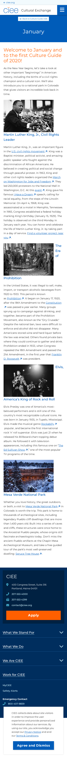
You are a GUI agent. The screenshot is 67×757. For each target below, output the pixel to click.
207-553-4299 (19, 599)
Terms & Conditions (27, 735)
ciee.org (10, 2)
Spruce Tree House (27, 553)
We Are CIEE (13, 661)
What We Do (13, 647)
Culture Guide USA (38, 19)
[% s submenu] (61, 632)
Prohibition (14, 298)
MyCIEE (7, 685)
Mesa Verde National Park (42, 506)
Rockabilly (47, 424)
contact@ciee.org (22, 605)
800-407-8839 (16, 703)
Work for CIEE (14, 675)
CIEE (11, 576)
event (38, 190)
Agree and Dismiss (33, 745)
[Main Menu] (62, 10)
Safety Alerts (10, 690)
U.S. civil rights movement (28, 151)
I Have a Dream (23, 194)
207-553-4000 (20, 594)
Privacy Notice (32, 731)
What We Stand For (18, 633)
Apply (33, 615)
